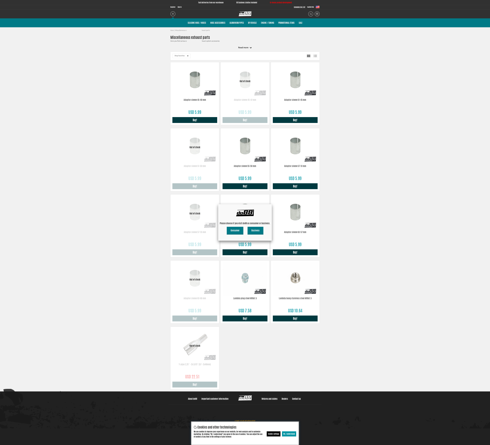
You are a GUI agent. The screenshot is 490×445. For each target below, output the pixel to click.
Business (255, 230)
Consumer (235, 230)
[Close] (272, 204)
